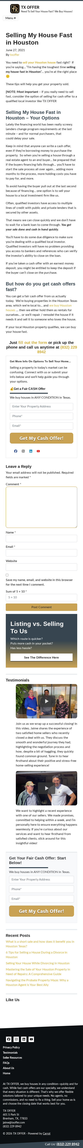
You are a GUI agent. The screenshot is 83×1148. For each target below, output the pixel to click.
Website (11, 561)
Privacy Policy (11, 1047)
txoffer (14, 54)
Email (10, 546)
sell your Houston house (39, 62)
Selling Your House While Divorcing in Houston (37, 963)
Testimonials (10, 1052)
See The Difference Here (41, 657)
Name (11, 532)
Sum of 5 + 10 (16, 591)
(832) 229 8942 (12, 1126)
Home (6, 1073)
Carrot (46, 1133)
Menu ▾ (10, 18)
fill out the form (32, 342)
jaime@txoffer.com (14, 1122)
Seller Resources (12, 1058)
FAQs (6, 1063)
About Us (8, 1068)
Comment (13, 484)
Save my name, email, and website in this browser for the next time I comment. (39, 582)
